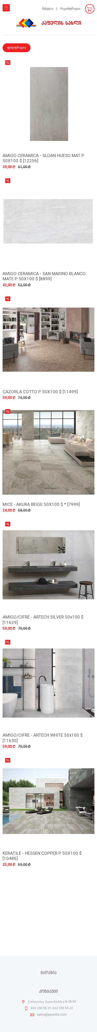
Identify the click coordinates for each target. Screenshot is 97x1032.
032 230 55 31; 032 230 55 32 (52, 1008)
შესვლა (47, 8)
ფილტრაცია (16, 47)
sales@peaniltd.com (52, 1014)
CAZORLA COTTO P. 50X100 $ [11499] (40, 392)
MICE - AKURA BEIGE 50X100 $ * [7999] (41, 505)
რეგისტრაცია (70, 8)
